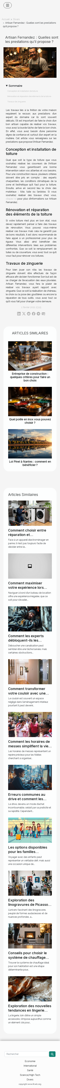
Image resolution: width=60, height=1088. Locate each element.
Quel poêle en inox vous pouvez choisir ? (30, 421)
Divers (16, 19)
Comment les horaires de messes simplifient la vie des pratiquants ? (29, 746)
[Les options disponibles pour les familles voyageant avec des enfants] (30, 830)
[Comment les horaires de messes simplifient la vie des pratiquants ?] (30, 724)
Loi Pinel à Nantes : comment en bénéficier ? (30, 463)
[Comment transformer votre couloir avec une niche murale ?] (30, 671)
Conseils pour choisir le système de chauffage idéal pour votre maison (27, 957)
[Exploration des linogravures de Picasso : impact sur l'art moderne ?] (30, 883)
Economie (30, 1061)
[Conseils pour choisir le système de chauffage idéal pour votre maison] (30, 935)
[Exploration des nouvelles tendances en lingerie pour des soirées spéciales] (30, 988)
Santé (30, 1070)
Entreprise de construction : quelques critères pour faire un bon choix (30, 377)
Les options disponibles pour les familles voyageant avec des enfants (27, 854)
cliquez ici (11, 198)
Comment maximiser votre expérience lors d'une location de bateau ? (29, 590)
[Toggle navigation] (7, 5)
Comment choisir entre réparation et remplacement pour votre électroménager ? (29, 537)
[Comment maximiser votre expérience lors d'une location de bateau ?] (30, 565)
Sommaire (15, 85)
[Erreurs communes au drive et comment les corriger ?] (30, 777)
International (30, 1065)
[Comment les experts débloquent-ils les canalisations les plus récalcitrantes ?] (30, 618)
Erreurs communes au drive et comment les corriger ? (26, 799)
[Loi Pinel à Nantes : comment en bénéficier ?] (30, 443)
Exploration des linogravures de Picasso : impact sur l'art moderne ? (29, 907)
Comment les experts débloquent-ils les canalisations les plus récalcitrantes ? (26, 642)
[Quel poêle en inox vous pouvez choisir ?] (30, 401)
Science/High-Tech (30, 1074)
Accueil (6, 19)
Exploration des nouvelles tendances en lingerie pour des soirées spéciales (29, 1012)
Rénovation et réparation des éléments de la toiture (29, 96)
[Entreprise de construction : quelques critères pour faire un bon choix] (30, 356)
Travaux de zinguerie (16, 101)
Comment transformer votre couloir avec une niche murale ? (27, 693)
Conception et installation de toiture (22, 91)
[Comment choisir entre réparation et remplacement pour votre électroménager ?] (30, 513)
